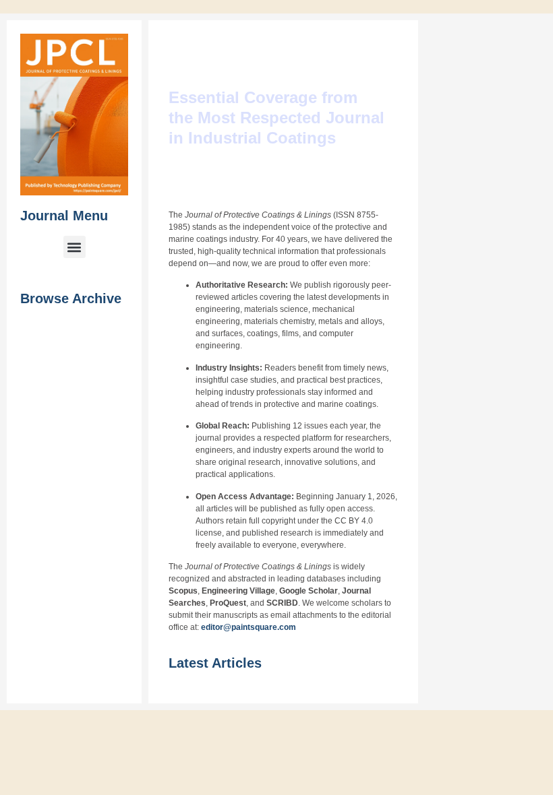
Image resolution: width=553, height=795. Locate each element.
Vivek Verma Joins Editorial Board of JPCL (510, 301)
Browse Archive (70, 293)
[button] (72, 242)
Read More (512, 211)
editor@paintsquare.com (276, 639)
